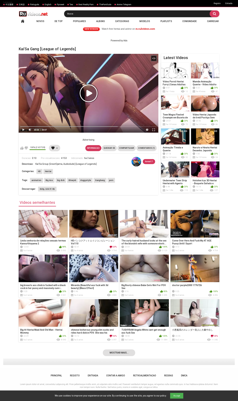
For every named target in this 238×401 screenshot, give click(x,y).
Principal (23, 21)
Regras (168, 375)
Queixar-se (109, 148)
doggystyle (85, 180)
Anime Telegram (124, 4)
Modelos (144, 21)
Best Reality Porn (86, 4)
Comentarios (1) (146, 148)
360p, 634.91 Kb (47, 189)
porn (111, 180)
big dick (60, 180)
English (48, 4)
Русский (60, 4)
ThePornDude (105, 4)
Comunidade (189, 21)
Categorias (122, 21)
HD (39, 171)
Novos (40, 21)
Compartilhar (126, 148)
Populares (79, 21)
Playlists (166, 21)
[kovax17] (136, 162)
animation (36, 180)
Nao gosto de (26, 148)
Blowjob (72, 180)
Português (34, 4)
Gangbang (100, 180)
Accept (176, 396)
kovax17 (149, 161)
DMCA (184, 375)
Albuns (100, 21)
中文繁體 (9, 4)
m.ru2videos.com (145, 28)
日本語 (22, 4)
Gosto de (22, 148)
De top (58, 21)
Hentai (48, 171)
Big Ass (49, 180)
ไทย (71, 4)
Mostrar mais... (119, 352)
